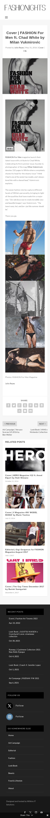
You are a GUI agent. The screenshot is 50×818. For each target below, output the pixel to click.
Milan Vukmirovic (35, 167)
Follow (20, 705)
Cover (41, 47)
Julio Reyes (19, 47)
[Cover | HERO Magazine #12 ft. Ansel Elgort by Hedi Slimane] (25, 459)
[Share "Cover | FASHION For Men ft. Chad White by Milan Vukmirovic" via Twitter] (14, 405)
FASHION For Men (13, 157)
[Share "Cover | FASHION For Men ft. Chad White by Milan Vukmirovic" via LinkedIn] (36, 405)
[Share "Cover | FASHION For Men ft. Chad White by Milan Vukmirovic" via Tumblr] (25, 405)
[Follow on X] (9, 706)
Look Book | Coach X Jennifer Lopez (25, 665)
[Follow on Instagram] (9, 717)
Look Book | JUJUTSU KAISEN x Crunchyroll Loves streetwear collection (23, 634)
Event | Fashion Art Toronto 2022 (23, 619)
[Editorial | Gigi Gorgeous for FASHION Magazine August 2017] (25, 533)
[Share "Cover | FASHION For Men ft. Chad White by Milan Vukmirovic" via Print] (30, 411)
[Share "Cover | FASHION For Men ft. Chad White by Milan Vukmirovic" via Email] (25, 411)
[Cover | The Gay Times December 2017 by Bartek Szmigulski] (25, 571)
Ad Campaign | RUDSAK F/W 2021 (24, 678)
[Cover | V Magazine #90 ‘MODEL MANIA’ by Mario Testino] (25, 496)
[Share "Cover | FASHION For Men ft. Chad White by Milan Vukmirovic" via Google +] (19, 405)
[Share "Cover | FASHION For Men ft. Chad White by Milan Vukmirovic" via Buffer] (41, 405)
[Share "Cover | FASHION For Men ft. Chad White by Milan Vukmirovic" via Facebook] (8, 405)
